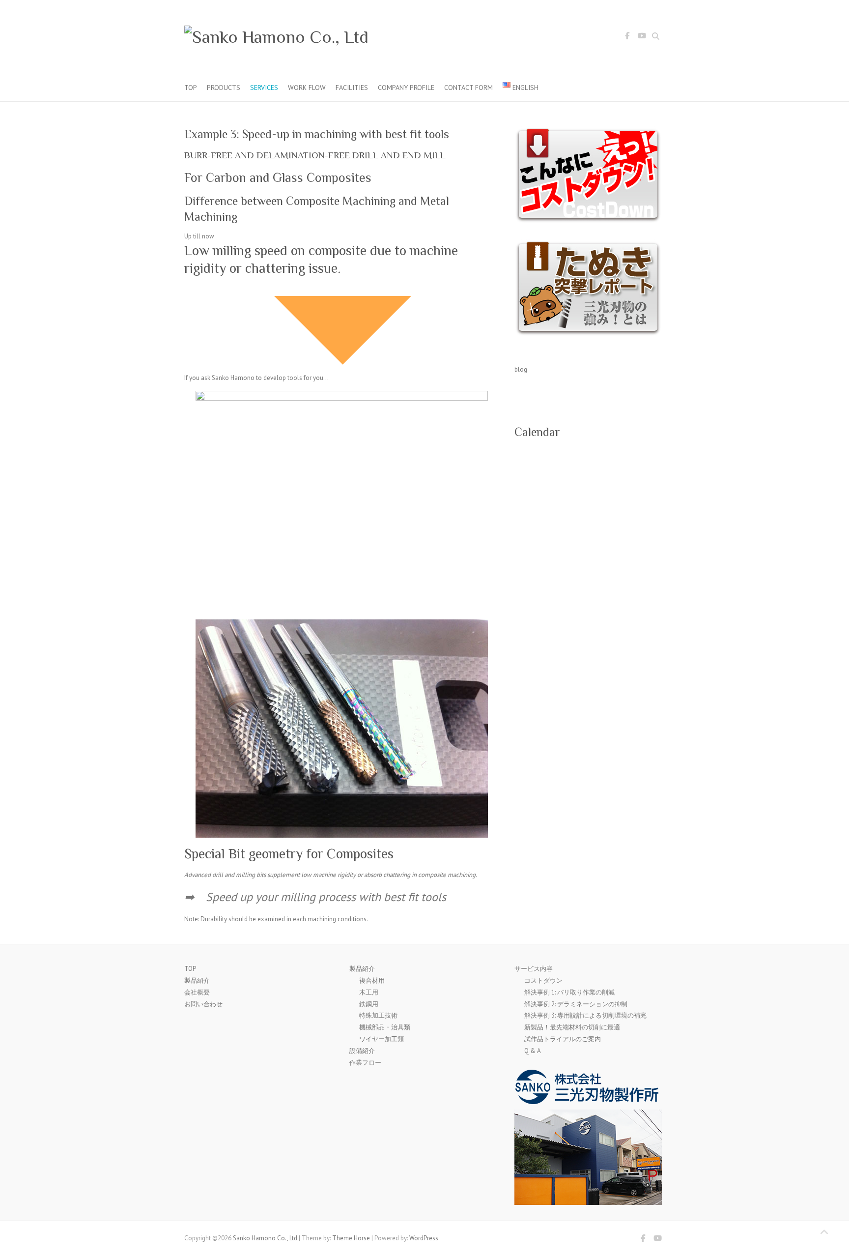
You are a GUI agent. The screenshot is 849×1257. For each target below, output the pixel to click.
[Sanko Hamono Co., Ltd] (276, 37)
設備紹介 (362, 1051)
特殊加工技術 (378, 1015)
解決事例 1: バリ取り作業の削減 (569, 992)
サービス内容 (533, 969)
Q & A (532, 1051)
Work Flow (307, 87)
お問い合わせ (203, 1004)
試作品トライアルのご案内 (562, 1039)
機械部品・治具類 (384, 1027)
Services (264, 87)
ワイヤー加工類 (381, 1039)
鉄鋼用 (368, 1004)
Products (223, 87)
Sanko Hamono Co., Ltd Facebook (627, 37)
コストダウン (543, 980)
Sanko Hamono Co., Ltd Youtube (641, 37)
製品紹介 (197, 980)
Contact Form (468, 87)
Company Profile (406, 87)
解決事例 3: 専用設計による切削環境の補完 (585, 1015)
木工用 (368, 992)
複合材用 (372, 980)
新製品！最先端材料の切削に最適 (572, 1027)
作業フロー (365, 1062)
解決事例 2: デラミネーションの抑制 (575, 1004)
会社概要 (197, 992)
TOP (190, 87)
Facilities (352, 87)
